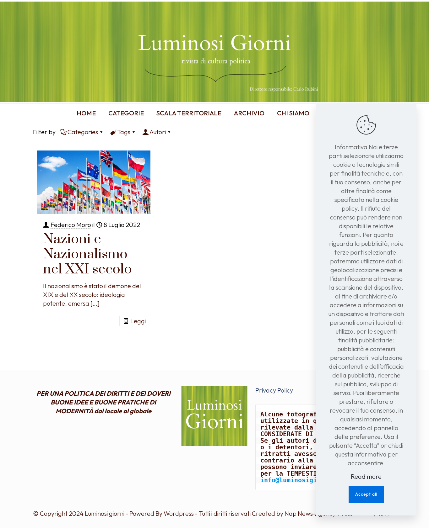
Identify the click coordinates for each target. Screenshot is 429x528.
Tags (123, 132)
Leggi (138, 321)
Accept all (366, 494)
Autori (157, 132)
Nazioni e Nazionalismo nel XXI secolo (87, 254)
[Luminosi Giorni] (214, 51)
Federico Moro (71, 225)
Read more (366, 476)
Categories (83, 132)
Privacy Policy (274, 390)
